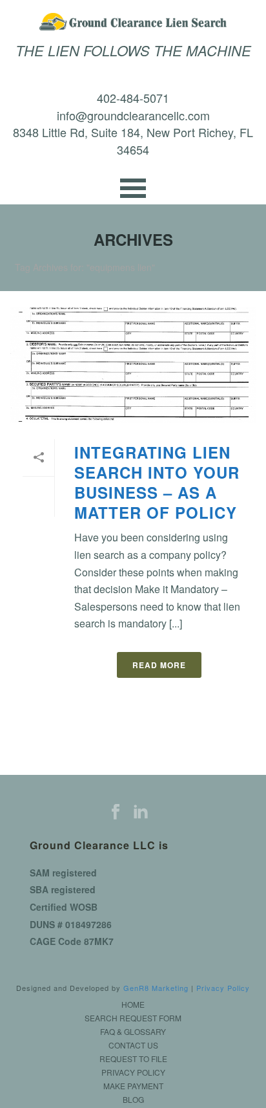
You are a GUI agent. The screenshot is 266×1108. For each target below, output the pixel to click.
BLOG (133, 1099)
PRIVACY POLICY (133, 1072)
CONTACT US (133, 1045)
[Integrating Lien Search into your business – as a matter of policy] (133, 365)
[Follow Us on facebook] (115, 812)
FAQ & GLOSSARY (133, 1032)
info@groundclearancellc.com (133, 115)
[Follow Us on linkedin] (140, 812)
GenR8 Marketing (156, 988)
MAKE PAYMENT (133, 1086)
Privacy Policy (223, 988)
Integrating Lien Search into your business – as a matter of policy (157, 482)
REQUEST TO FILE (133, 1059)
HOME (133, 1004)
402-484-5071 (133, 97)
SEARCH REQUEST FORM (133, 1018)
